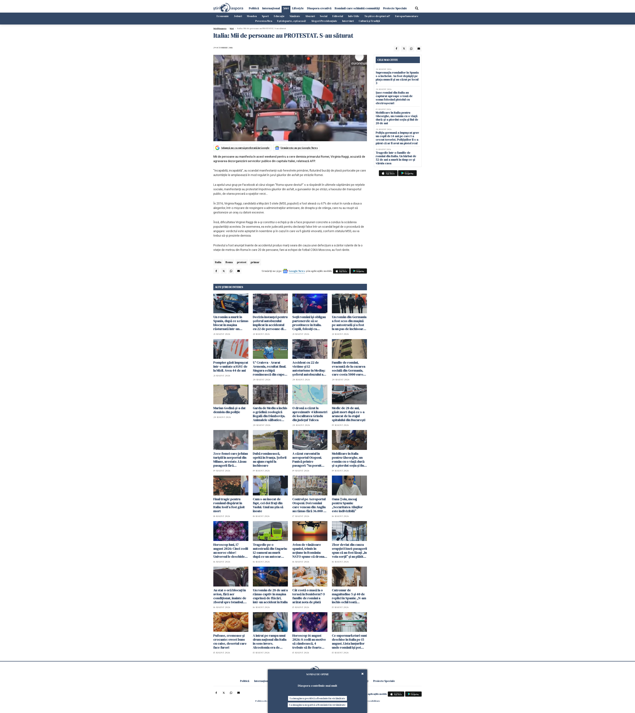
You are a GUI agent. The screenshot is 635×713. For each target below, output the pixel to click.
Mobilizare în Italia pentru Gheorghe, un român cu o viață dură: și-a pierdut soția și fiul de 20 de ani (348, 459)
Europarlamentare (406, 16)
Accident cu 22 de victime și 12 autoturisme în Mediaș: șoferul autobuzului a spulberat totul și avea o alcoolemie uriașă (309, 368)
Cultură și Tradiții (369, 21)
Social (323, 16)
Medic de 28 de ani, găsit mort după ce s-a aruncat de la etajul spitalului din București (348, 414)
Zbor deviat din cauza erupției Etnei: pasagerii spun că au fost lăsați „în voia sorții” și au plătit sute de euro (349, 551)
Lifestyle (298, 8)
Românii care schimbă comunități (357, 8)
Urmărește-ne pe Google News (299, 148)
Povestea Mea (263, 21)
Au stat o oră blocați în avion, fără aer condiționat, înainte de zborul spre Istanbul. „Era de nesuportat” (229, 596)
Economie (223, 16)
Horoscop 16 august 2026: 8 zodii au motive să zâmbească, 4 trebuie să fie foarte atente (309, 641)
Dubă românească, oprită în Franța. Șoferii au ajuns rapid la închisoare (269, 459)
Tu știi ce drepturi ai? (377, 16)
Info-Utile (353, 16)
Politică (254, 8)
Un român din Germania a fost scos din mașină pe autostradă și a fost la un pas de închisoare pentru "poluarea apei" (349, 323)
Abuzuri (310, 16)
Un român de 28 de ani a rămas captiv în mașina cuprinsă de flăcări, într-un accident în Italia (270, 596)
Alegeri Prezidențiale (324, 21)
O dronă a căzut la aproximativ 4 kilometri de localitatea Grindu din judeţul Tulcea (309, 414)
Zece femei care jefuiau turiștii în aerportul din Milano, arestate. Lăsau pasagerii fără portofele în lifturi (230, 459)
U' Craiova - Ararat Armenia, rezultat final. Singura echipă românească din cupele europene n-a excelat (270, 368)
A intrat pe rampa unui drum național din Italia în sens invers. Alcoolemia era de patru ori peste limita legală (269, 641)
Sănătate (295, 16)
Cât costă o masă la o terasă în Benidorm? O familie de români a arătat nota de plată (308, 596)
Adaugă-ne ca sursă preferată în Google (245, 148)
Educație (279, 16)
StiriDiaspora (219, 28)
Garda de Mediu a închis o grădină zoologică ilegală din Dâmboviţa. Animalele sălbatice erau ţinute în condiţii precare (270, 414)
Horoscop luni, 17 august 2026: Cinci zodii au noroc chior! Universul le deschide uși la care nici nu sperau (230, 551)
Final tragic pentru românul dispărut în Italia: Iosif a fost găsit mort (229, 505)
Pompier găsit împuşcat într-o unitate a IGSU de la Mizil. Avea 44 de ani (230, 366)
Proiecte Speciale (395, 8)
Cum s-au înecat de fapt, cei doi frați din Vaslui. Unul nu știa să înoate (268, 505)
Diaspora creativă (319, 8)
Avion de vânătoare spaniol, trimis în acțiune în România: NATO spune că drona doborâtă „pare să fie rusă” (308, 551)
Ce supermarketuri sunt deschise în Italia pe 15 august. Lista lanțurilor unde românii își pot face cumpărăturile (349, 641)
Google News (297, 271)
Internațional (271, 8)
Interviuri (348, 21)
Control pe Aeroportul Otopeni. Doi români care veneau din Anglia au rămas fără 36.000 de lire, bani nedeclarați (309, 505)
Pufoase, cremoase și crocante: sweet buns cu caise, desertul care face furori (230, 641)
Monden (252, 16)
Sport (265, 16)
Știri (286, 8)
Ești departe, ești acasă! (291, 21)
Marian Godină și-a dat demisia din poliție (229, 410)
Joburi (238, 16)
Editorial (337, 16)
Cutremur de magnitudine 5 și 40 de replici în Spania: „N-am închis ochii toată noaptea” (349, 596)
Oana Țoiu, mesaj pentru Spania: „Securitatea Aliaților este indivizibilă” (347, 505)
